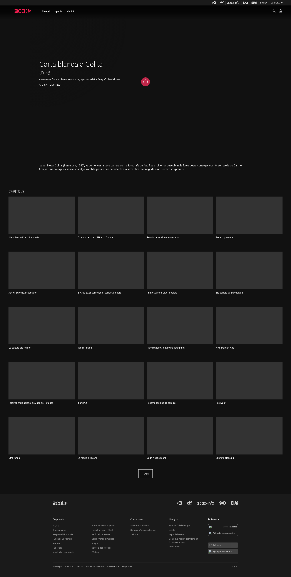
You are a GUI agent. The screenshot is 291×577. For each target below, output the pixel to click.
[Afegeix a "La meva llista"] (41, 73)
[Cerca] (275, 11)
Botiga (263, 3)
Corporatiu (277, 3)
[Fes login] (281, 11)
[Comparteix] (47, 73)
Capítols (16, 192)
